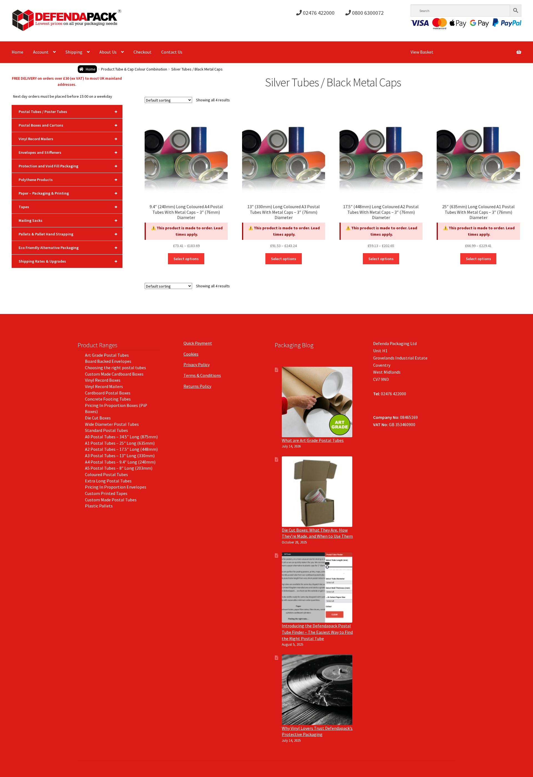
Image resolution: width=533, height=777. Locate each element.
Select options (186, 258)
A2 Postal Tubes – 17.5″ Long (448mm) (121, 449)
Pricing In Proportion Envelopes (115, 487)
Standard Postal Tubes (106, 430)
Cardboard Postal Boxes (107, 393)
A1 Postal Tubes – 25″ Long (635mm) (120, 443)
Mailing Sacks (68, 220)
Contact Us (171, 52)
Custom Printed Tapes (106, 493)
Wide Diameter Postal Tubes (112, 424)
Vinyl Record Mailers (68, 138)
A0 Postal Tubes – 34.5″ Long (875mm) (121, 436)
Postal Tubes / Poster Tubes (68, 111)
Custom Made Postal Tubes (111, 499)
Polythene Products (68, 179)
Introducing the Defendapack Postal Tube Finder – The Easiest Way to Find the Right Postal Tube (317, 632)
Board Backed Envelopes (108, 361)
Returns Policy (197, 386)
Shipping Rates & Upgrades (68, 261)
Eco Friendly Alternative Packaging (68, 247)
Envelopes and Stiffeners (68, 152)
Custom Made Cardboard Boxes (114, 374)
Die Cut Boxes (98, 418)
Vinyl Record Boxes (102, 380)
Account (41, 52)
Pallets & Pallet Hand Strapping (68, 233)
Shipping (74, 52)
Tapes (68, 206)
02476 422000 (318, 12)
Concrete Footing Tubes (108, 399)
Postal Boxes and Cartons (68, 125)
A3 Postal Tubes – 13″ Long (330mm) (120, 455)
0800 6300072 (367, 12)
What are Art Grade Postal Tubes (313, 440)
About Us (108, 52)
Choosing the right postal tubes (115, 367)
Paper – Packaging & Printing (68, 193)
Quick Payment (197, 343)
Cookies (190, 354)
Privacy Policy (196, 364)
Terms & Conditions (202, 375)
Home (17, 52)
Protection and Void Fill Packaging (68, 165)
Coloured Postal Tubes (106, 474)
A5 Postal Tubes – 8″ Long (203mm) (118, 468)
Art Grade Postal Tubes (107, 355)
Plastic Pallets (99, 506)
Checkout (143, 52)
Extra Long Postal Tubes (108, 481)
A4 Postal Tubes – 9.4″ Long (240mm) (120, 462)
